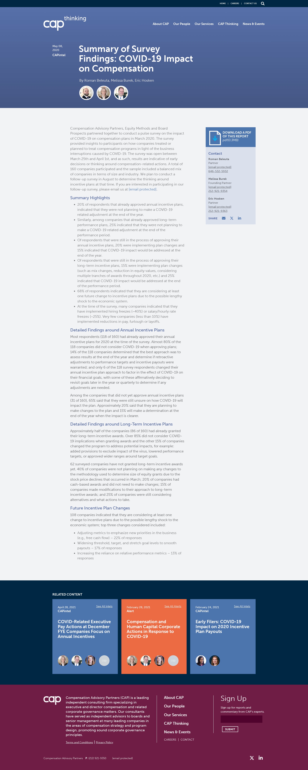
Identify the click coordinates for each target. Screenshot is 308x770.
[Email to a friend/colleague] (224, 219)
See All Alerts (173, 606)
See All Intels (104, 606)
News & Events (254, 24)
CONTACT (187, 739)
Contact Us (250, 3)
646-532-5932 (218, 171)
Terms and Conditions (79, 742)
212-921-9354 (217, 191)
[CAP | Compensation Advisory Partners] (64, 23)
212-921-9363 (217, 211)
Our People (181, 24)
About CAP (161, 24)
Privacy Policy (104, 742)
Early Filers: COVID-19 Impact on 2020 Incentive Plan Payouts (222, 626)
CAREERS (170, 739)
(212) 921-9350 (97, 758)
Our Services (204, 24)
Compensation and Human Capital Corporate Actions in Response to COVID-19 (153, 629)
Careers (235, 3)
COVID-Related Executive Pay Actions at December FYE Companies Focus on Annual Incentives (84, 629)
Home (223, 3)
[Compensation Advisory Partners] (52, 700)
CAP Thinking (228, 24)
